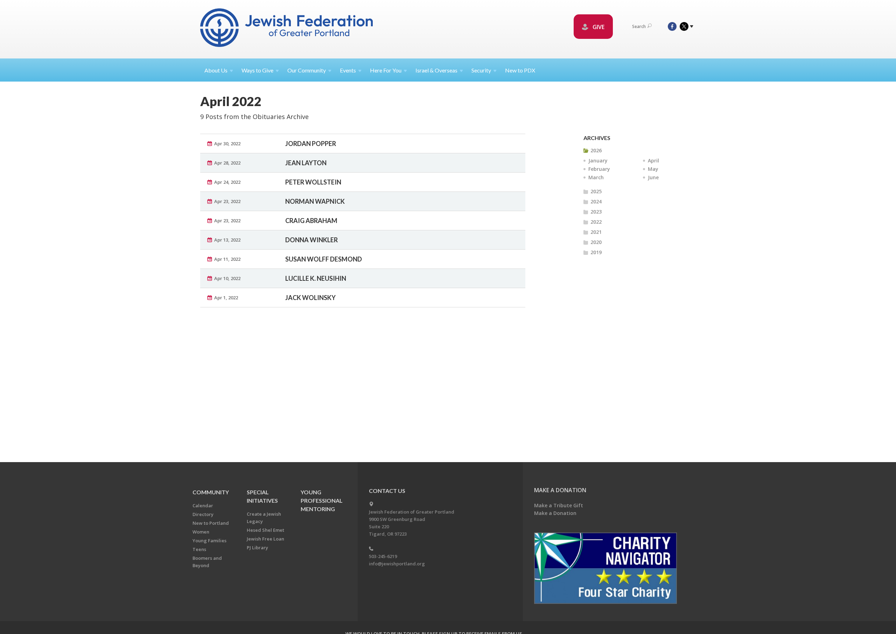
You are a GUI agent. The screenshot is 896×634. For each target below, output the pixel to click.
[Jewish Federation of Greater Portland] (287, 28)
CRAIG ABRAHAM (311, 220)
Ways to (257, 70)
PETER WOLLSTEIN (313, 182)
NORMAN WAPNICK (315, 201)
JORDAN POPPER (310, 143)
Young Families (209, 540)
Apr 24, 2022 (227, 182)
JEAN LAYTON (306, 163)
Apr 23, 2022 (227, 201)
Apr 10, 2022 (227, 278)
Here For (385, 70)
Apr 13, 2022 (227, 240)
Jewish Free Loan (265, 539)
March (596, 177)
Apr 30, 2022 (227, 143)
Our (306, 70)
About (215, 70)
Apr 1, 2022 (226, 297)
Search (639, 26)
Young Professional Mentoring (322, 500)
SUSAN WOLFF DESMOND (323, 259)
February (599, 169)
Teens (199, 549)
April (653, 160)
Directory (203, 514)
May (653, 169)
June (653, 177)
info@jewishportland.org (397, 563)
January (598, 160)
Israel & (436, 70)
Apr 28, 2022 (227, 163)
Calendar (202, 505)
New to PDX (520, 70)
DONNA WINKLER (311, 240)
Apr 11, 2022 (227, 259)
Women (200, 532)
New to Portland (210, 523)
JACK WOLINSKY (310, 297)
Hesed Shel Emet (265, 530)
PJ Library (257, 547)
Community (210, 492)
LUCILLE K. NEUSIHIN (315, 278)
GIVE (597, 26)
